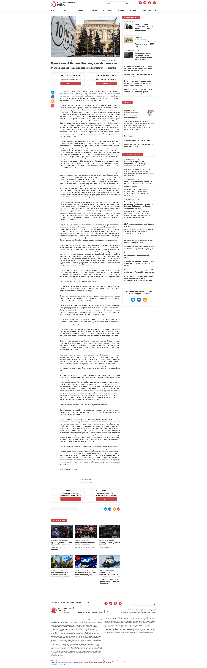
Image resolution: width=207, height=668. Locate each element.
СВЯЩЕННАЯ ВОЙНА (149, 10)
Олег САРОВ (61, 570)
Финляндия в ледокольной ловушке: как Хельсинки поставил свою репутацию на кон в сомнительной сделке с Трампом (109, 577)
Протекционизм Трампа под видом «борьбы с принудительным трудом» (61, 546)
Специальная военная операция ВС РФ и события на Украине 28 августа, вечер (139, 263)
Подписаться (70, 83)
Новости (79, 10)
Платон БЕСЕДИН (135, 106)
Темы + (54, 10)
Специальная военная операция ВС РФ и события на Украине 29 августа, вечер (138, 184)
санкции (74, 509)
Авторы (87, 612)
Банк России (64, 509)
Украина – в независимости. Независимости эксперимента (131, 114)
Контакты (94, 612)
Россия (54, 509)
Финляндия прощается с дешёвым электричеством (109, 545)
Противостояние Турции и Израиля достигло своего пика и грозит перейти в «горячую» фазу (138, 91)
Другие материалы (59, 520)
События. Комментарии (132, 155)
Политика (93, 10)
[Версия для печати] (119, 60)
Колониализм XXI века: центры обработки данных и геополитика (85, 545)
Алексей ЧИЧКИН (135, 21)
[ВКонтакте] (52, 96)
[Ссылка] (52, 105)
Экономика (107, 10)
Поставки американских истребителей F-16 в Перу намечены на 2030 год (144, 42)
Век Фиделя (128, 136)
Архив (100, 612)
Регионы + (66, 10)
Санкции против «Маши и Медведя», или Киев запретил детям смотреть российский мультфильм (138, 68)
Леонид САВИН (85, 540)
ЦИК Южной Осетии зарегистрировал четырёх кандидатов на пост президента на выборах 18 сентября (139, 278)
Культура (79, 602)
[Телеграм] (52, 92)
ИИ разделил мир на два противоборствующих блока (85, 574)
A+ (112, 60)
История (121, 10)
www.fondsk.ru (150, 661)
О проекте (81, 612)
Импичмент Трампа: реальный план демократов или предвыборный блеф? (138, 255)
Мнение (133, 10)
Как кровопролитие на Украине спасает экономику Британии (61, 574)
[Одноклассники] (52, 101)
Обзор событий (135, 35)
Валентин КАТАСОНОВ (63, 59)
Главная (54, 602)
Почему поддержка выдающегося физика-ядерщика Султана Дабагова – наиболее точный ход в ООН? (138, 83)
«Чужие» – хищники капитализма (137, 140)
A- (115, 60)
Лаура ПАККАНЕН (109, 540)
